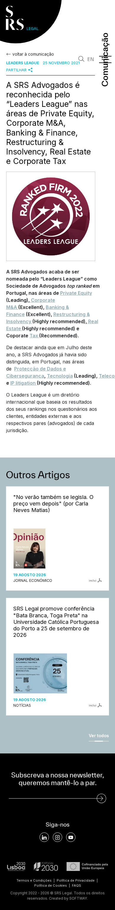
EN (90, 59)
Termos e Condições (34, 880)
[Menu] (105, 59)
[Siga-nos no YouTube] (70, 837)
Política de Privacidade (76, 880)
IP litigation (23, 383)
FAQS (76, 885)
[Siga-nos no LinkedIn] (44, 837)
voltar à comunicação (33, 54)
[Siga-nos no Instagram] (57, 837)
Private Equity (76, 293)
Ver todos (99, 735)
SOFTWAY (78, 898)
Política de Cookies (50, 885)
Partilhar (16, 70)
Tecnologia (60, 376)
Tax (33, 336)
